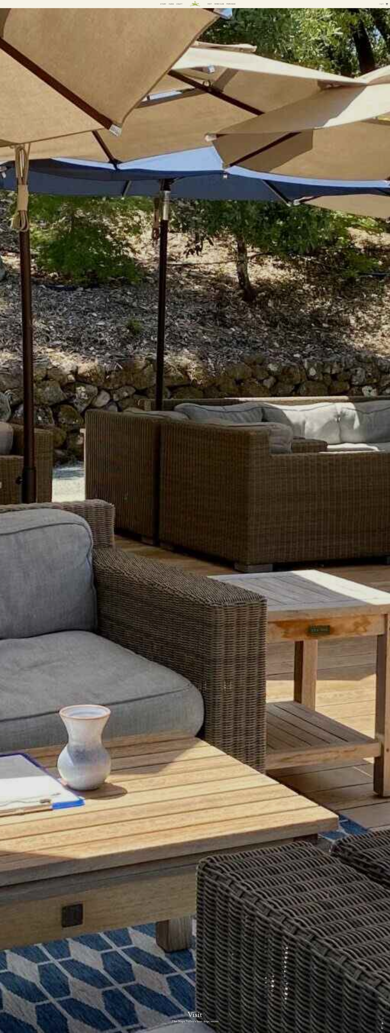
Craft (179, 4)
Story (163, 4)
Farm (171, 4)
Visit (209, 4)
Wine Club (219, 4)
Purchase (231, 4)
